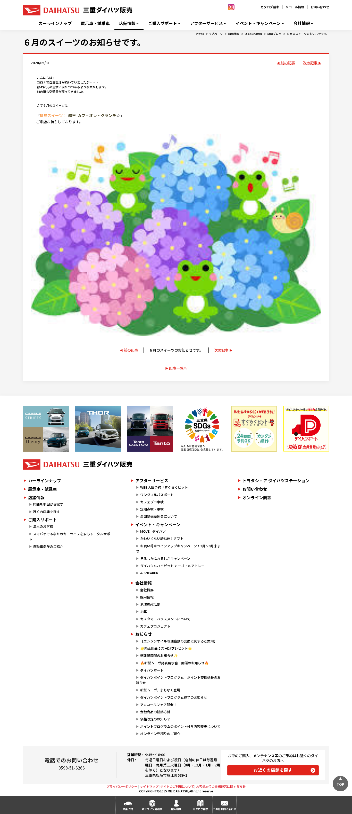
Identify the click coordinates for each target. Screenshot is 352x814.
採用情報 (147, 597)
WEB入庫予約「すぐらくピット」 (165, 487)
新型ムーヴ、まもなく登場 (160, 689)
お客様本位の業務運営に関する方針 (221, 786)
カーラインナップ (55, 23)
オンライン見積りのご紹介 (160, 733)
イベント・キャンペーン (258, 23)
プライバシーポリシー (121, 786)
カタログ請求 (270, 7)
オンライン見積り (152, 809)
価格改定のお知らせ (155, 719)
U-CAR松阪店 (253, 34)
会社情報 (302, 23)
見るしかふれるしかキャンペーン (165, 558)
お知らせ (143, 634)
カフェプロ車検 (152, 501)
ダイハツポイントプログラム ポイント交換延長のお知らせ (178, 680)
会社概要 (147, 589)
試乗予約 (128, 809)
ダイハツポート (152, 670)
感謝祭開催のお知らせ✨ (159, 655)
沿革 (143, 611)
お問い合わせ (320, 7)
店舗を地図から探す (48, 504)
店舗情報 (127, 23)
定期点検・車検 (152, 509)
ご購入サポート (162, 23)
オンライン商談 (256, 497)
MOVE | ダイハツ (153, 531)
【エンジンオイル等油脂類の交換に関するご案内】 (178, 641)
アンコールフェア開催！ (158, 704)
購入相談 (176, 809)
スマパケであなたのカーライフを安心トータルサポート (71, 536)
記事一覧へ (178, 368)
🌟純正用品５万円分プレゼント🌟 (166, 648)
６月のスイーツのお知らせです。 (308, 34)
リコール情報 (295, 7)
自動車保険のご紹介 (48, 546)
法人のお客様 (43, 526)
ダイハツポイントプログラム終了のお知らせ (173, 697)
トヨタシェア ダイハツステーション (275, 480)
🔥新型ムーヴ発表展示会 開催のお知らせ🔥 (174, 662)
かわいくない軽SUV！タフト (161, 538)
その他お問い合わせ (224, 809)
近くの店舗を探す (46, 511)
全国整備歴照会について (158, 516)
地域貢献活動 (150, 604)
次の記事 (310, 62)
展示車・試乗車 (95, 23)
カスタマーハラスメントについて (165, 618)
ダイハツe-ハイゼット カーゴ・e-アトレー (172, 565)
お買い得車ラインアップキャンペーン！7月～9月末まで (178, 548)
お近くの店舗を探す (273, 770)
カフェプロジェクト (155, 626)
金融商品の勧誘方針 (155, 711)
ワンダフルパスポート (157, 494)
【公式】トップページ (208, 34)
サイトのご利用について (177, 786)
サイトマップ (149, 786)
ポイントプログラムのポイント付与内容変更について (180, 726)
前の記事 (288, 62)
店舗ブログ (274, 34)
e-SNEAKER (149, 572)
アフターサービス (206, 23)
